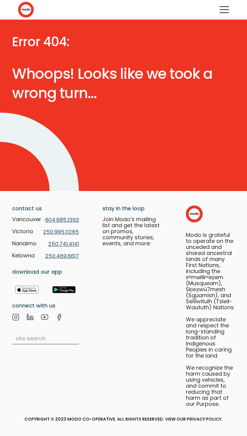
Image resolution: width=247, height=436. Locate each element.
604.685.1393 (62, 220)
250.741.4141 (63, 244)
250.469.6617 (62, 256)
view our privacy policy (193, 419)
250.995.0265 (61, 232)
